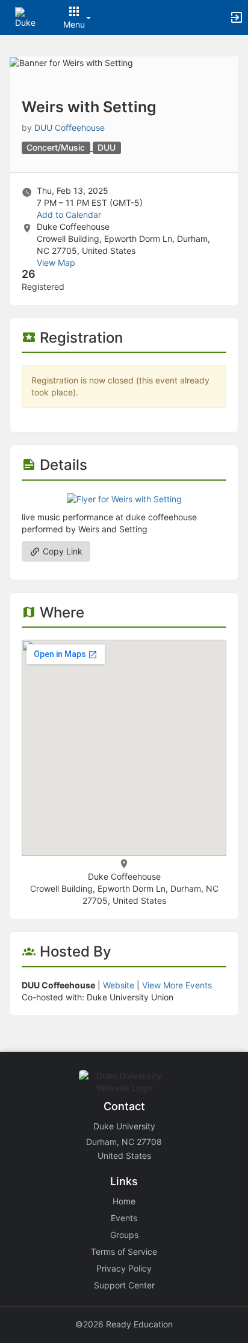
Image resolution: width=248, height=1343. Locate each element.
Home (124, 1201)
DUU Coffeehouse (69, 127)
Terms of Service (124, 1251)
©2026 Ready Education (124, 1324)
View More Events (177, 985)
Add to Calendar (69, 214)
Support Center (124, 1285)
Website (118, 985)
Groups (124, 1235)
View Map (56, 262)
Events (124, 1218)
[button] (25, 16)
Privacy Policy (124, 1268)
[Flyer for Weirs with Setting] (124, 498)
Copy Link (61, 551)
